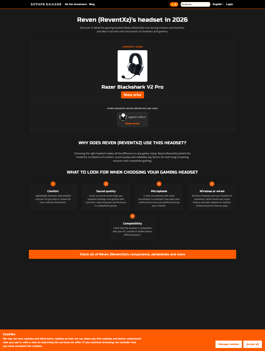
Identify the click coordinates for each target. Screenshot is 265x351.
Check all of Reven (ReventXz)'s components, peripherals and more (132, 254)
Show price (132, 95)
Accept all (252, 344)
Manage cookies (229, 344)
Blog (92, 4)
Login (229, 4)
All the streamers (76, 4)
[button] (218, 4)
